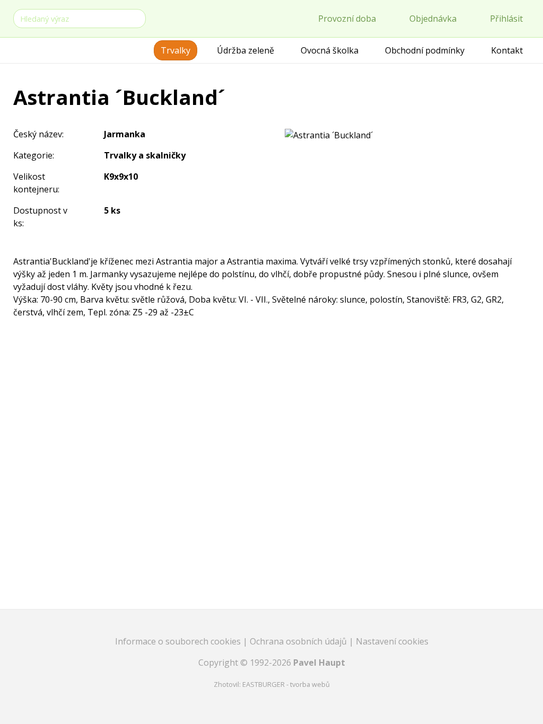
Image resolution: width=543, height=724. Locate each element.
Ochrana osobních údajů (299, 641)
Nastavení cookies (392, 641)
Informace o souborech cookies (179, 641)
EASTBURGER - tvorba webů (286, 684)
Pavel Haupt (319, 662)
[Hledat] (136, 18)
